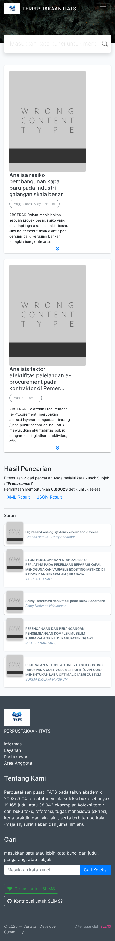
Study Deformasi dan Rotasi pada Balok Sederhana (65, 601)
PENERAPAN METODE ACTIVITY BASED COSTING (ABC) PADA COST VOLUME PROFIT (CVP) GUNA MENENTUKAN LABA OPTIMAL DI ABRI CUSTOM (64, 670)
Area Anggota (18, 763)
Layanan (12, 750)
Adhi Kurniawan (25, 398)
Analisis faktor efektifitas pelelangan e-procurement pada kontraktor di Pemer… (40, 379)
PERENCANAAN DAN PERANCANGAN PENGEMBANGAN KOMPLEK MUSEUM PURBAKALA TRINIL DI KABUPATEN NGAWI (59, 633)
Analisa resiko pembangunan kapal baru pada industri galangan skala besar (36, 184)
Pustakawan (16, 756)
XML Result (18, 497)
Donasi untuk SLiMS (34, 888)
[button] (57, 248)
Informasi (13, 743)
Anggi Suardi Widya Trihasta (34, 204)
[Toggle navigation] (103, 8)
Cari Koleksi (96, 869)
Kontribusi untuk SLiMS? (38, 901)
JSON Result (49, 497)
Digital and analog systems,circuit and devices (62, 532)
